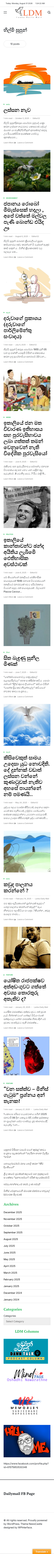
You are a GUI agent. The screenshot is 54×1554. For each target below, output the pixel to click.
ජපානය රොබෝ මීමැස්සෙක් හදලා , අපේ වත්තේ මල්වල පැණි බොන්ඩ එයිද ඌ (25, 215)
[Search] (49, 12)
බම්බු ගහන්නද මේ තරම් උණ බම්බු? (22, 1184)
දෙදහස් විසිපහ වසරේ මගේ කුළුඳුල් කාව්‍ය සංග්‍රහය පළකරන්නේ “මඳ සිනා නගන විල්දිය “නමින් (26, 1153)
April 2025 (9, 1265)
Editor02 (36, 118)
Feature (9, 975)
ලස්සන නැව (17, 110)
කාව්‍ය (8, 104)
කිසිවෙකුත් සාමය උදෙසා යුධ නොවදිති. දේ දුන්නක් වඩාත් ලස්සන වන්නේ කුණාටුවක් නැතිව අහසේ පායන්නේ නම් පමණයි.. (27, 776)
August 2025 (11, 1239)
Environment (12, 198)
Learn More (9, 142)
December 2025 (13, 1212)
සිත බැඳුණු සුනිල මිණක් (21, 661)
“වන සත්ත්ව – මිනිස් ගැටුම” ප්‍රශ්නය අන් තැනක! (26, 1095)
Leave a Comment (25, 142)
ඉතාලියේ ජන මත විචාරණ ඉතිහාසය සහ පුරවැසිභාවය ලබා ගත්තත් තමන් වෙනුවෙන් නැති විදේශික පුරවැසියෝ (25, 438)
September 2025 (13, 1232)
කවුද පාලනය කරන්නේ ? (18, 887)
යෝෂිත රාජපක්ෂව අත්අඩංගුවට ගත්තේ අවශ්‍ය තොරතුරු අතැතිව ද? (25, 989)
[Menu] (5, 12)
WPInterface (25, 1527)
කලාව (8, 312)
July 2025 (9, 1245)
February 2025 (12, 1279)
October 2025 (11, 1225)
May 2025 (9, 1259)
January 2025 (11, 1286)
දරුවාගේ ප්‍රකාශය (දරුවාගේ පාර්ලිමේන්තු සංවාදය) (22, 327)
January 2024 (11, 1299)
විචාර (8, 652)
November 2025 (13, 1218)
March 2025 (10, 1272)
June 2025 (9, 1252)
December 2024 (13, 1292)
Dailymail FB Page (19, 1493)
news (8, 417)
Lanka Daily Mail (42, 899)
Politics (9, 534)
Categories (10, 1315)
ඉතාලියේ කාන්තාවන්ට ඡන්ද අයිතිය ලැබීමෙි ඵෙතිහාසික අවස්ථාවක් (24, 552)
